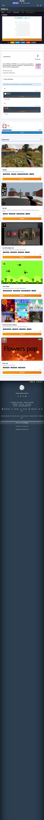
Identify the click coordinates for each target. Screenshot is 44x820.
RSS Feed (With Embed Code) (24, 406)
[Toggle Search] (40, 5)
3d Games (5, 213)
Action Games (21, 252)
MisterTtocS (8, 93)
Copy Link (34, 42)
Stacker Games (23, 329)
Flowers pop (5, 363)
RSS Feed (16, 406)
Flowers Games (6, 367)
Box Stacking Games (7, 329)
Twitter (18, 42)
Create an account (26, 3)
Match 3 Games (14, 367)
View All (41, 139)
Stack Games (16, 329)
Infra (23, 12)
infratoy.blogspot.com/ (30, 12)
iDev (7, 108)
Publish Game (15, 404)
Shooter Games (12, 213)
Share (13, 42)
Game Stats (16, 409)
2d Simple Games (22, 367)
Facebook (23, 42)
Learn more (26, 422)
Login (16, 3)
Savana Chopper (6, 286)
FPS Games (14, 174)
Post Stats (24, 409)
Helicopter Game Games (26, 290)
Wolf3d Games (6, 252)
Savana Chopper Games (7, 290)
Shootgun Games (7, 174)
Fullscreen (22, 39)
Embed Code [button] (5, 14)
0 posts (12, 127)
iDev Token (21, 404)
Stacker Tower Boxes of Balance (10, 325)
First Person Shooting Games (23, 174)
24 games (8, 127)
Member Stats (34, 409)
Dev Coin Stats (6, 409)
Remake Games (14, 252)
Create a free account (21, 84)
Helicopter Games (17, 290)
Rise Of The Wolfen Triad (8, 248)
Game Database (28, 404)
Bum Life (5, 208)
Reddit (29, 42)
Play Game (22, 179)
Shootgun (5, 170)
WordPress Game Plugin (28, 402)
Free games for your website (16, 402)
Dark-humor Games (21, 213)
